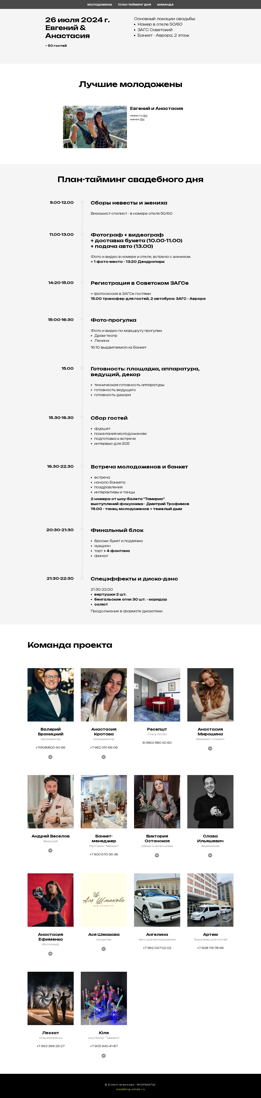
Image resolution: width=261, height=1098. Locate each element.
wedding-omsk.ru (130, 1089)
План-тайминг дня (134, 4)
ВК (145, 115)
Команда (165, 4)
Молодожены (99, 4)
